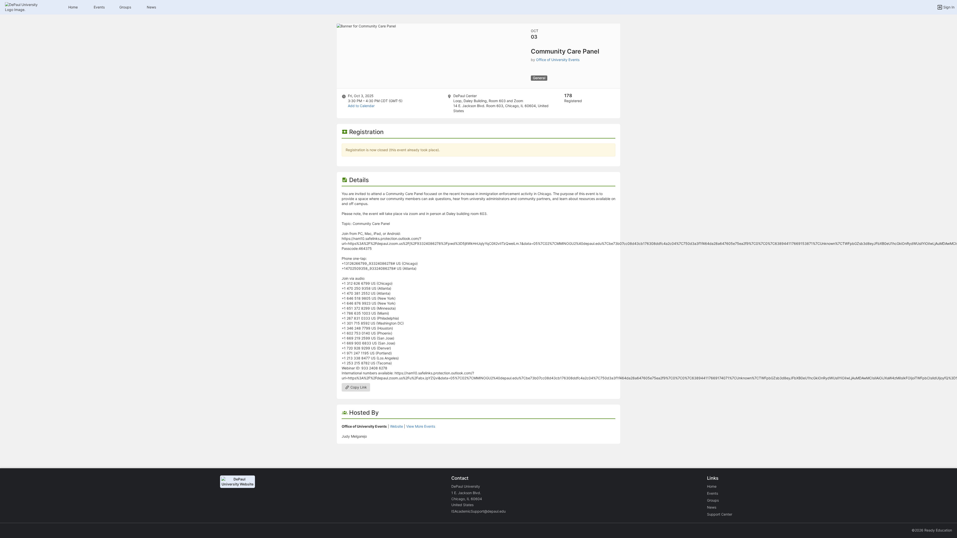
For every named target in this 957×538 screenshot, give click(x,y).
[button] (25, 7)
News (151, 7)
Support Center (719, 514)
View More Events (420, 426)
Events (99, 7)
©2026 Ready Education (932, 530)
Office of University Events (557, 60)
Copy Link (358, 387)
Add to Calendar (361, 106)
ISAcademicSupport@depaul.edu (478, 511)
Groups (125, 7)
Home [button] (73, 7)
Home (712, 486)
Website (396, 426)
